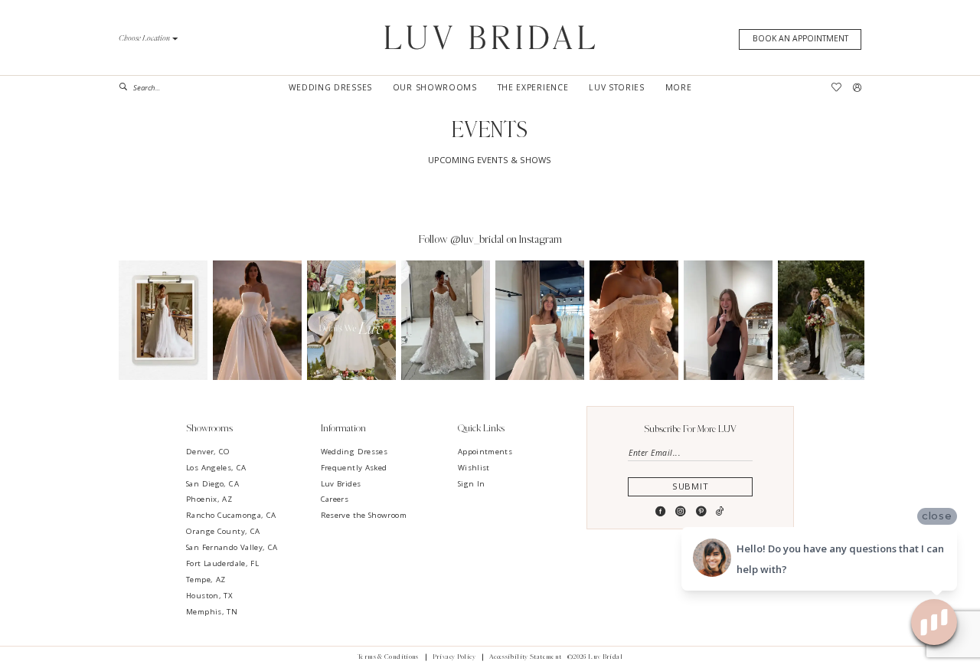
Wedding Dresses (354, 452)
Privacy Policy (454, 656)
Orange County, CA (223, 531)
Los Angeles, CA (216, 468)
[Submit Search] (126, 87)
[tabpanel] (163, 320)
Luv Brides (341, 484)
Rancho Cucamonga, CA (231, 515)
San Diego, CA (212, 484)
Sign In (471, 484)
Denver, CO (208, 452)
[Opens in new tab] (163, 320)
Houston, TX (209, 596)
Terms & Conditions (388, 656)
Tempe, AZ (205, 579)
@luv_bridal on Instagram (506, 239)
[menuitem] (161, 87)
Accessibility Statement (525, 656)
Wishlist (474, 468)
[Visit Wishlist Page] (837, 88)
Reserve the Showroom (364, 515)
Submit (690, 486)
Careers (335, 499)
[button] (148, 38)
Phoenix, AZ (209, 499)
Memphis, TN (211, 612)
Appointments (485, 452)
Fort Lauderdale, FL (222, 563)
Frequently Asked (354, 468)
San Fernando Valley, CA (232, 547)
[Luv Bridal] (490, 37)
